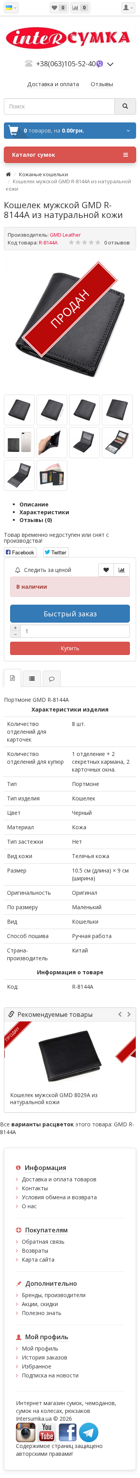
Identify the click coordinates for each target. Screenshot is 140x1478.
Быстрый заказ (70, 613)
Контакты (35, 1188)
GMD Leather (65, 234)
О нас (29, 1206)
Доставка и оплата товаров (59, 1179)
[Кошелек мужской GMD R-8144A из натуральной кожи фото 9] (52, 475)
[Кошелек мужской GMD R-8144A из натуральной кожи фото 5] (52, 442)
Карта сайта (38, 1259)
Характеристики (44, 512)
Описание (34, 504)
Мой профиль (40, 1348)
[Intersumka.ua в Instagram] (25, 1432)
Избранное (36, 1366)
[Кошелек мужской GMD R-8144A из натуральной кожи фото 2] (84, 410)
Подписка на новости (50, 1375)
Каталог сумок (33, 154)
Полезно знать (41, 1313)
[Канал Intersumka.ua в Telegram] (88, 1432)
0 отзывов (117, 242)
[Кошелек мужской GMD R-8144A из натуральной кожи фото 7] (117, 442)
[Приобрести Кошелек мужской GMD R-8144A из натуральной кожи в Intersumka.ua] (19, 410)
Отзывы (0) (35, 520)
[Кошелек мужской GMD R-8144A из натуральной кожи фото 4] (19, 442)
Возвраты (35, 1250)
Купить (70, 648)
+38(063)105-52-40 (66, 63)
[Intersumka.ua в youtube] (46, 1432)
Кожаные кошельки (43, 174)
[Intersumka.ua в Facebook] (67, 1432)
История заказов (44, 1357)
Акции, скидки (40, 1304)
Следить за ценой (47, 569)
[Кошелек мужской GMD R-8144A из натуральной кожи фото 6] (84, 442)
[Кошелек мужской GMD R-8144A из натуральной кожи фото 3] (117, 410)
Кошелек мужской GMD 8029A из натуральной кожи (54, 1099)
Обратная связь (43, 1241)
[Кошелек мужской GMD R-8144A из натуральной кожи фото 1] (52, 410)
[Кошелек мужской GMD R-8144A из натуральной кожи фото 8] (19, 475)
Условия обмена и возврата (59, 1197)
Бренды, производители (54, 1295)
